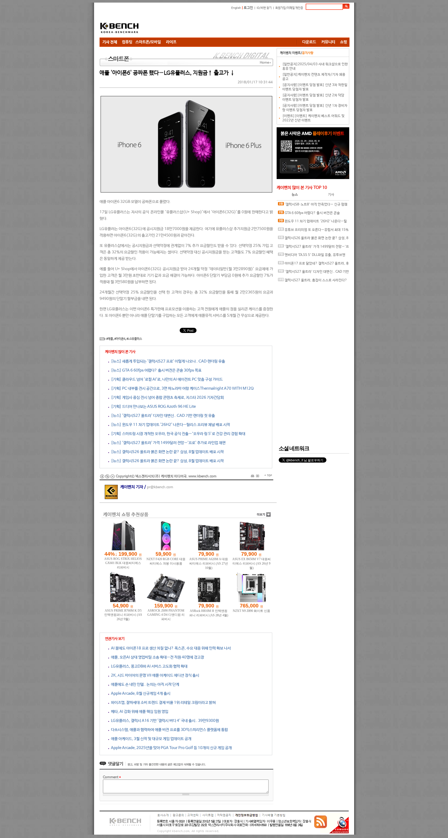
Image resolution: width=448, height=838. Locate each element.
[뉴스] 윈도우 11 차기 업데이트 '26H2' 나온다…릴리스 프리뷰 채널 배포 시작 (169, 424)
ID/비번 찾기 (264, 8)
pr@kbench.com (160, 487)
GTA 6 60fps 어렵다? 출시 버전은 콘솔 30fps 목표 (309, 214)
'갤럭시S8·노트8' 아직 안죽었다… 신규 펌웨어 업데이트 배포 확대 (312, 206)
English (236, 8)
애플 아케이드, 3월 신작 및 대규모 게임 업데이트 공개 (150, 739)
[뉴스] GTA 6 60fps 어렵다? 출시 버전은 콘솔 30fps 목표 (155, 370)
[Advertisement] (255, 24)
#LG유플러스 (134, 338)
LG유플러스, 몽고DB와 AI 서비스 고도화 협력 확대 (148, 666)
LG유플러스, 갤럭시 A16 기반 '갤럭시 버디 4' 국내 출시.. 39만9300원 (164, 720)
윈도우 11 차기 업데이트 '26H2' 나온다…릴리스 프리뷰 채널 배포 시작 (312, 222)
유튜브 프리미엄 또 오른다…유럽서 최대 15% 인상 (313, 231)
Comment (112, 777)
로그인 (248, 8)
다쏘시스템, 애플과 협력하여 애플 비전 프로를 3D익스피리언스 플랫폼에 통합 (168, 730)
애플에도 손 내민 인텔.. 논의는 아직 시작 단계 (144, 684)
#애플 (109, 338)
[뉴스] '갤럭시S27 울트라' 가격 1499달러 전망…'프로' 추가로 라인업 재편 (167, 443)
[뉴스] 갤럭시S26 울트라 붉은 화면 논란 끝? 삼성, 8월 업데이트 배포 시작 (166, 452)
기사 (331, 195)
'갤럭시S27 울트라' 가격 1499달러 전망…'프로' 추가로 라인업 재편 (313, 248)
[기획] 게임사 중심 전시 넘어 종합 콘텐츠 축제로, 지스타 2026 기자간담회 (166, 397)
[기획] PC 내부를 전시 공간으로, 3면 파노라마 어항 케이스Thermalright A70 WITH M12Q (181, 388)
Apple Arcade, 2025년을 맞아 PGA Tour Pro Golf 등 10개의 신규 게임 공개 (170, 748)
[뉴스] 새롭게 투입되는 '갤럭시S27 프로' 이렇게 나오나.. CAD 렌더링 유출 (167, 361)
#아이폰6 (119, 338)
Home (264, 63)
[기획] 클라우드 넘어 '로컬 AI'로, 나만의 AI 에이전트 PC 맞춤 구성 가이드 (166, 379)
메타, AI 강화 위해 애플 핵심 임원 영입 (138, 711)
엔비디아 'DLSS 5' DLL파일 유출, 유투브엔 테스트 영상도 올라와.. (311, 256)
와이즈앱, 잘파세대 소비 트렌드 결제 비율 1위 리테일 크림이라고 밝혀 (162, 702)
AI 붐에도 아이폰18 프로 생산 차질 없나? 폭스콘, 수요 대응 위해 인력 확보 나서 (170, 648)
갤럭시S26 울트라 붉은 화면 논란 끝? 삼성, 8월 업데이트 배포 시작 (313, 239)
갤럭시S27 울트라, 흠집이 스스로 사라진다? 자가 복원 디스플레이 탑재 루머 (312, 281)
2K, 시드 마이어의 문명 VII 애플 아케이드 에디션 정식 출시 (154, 675)
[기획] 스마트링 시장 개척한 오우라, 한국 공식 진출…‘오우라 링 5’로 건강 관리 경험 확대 (177, 434)
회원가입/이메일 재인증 (289, 8)
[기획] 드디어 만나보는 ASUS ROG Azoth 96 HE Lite (152, 406)
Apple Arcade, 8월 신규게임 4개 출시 (139, 693)
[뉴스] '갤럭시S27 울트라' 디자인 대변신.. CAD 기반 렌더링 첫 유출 (162, 415)
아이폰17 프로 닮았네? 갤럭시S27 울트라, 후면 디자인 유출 (313, 265)
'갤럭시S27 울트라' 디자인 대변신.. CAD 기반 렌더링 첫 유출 (313, 273)
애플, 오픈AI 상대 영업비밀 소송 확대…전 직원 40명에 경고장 (156, 657)
